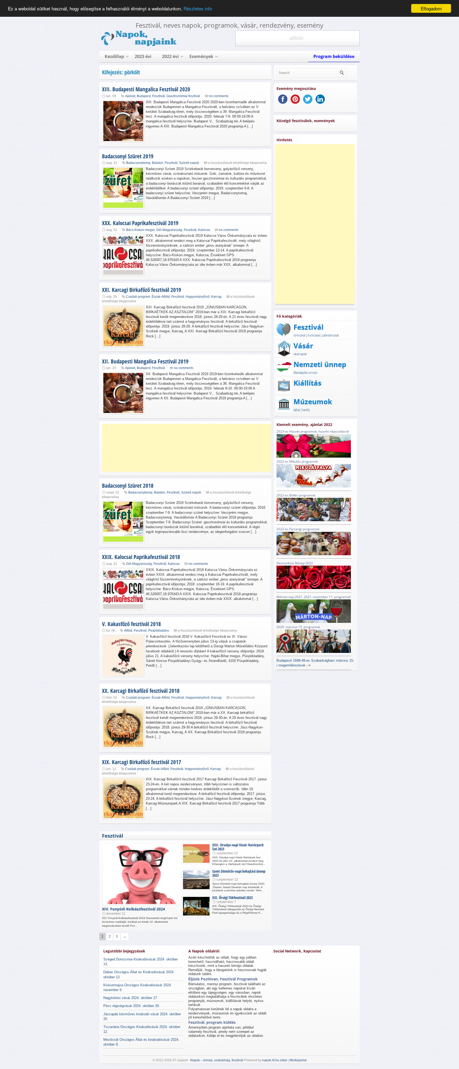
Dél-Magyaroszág (169, 230)
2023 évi (143, 56)
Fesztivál (158, 96)
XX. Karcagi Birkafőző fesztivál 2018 (141, 690)
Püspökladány (158, 630)
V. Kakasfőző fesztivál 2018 (131, 624)
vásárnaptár (300, 353)
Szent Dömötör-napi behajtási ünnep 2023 (238, 873)
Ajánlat (130, 96)
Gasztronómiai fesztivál (183, 96)
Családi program (138, 297)
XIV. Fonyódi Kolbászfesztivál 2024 (133, 908)
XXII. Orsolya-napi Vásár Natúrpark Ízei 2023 (238, 846)
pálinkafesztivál (330, 335)
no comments (218, 96)
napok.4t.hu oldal (274, 1060)
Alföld (128, 630)
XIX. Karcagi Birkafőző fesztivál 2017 (141, 762)
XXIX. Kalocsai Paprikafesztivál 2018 (141, 557)
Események (201, 56)
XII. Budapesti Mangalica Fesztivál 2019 (145, 361)
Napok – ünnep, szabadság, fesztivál (216, 1060)
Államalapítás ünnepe (305, 372)
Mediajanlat (298, 1060)
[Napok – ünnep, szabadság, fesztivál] (139, 45)
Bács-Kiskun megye (140, 230)
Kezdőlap (114, 56)
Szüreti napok (189, 163)
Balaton (157, 163)
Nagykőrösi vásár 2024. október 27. (130, 998)
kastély (306, 409)
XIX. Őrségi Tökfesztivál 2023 (232, 897)
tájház (297, 409)
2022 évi (170, 56)
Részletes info (198, 8)
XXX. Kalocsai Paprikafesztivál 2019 (140, 223)
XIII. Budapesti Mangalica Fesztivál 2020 (146, 89)
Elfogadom (431, 8)
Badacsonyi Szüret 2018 (128, 485)
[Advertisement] (187, 448)
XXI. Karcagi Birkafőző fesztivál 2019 (141, 289)
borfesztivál (314, 335)
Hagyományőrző (198, 297)
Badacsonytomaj (138, 163)
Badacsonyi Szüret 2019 (128, 156)
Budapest (144, 96)
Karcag (216, 297)
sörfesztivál (299, 335)
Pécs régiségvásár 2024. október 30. (131, 1006)
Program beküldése (333, 56)
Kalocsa (204, 230)
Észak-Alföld (161, 297)
